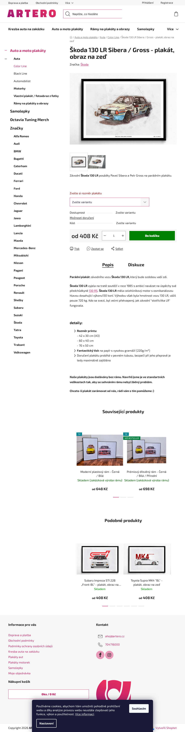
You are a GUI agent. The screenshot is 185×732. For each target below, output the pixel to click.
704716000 (112, 644)
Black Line (20, 73)
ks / (49, 694)
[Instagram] (109, 655)
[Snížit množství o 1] (104, 235)
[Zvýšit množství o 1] (123, 235)
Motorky (19, 88)
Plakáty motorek (19, 662)
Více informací (84, 714)
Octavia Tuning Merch (29, 119)
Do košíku (152, 235)
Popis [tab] (108, 264)
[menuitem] (26, 29)
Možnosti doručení (82, 217)
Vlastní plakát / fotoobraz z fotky (36, 95)
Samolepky (20, 111)
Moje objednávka (19, 673)
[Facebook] (100, 655)
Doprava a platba (18, 2)
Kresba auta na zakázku (23, 651)
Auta (17, 58)
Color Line (20, 66)
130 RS (93, 290)
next (174, 464)
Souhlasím (139, 708)
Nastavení (46, 723)
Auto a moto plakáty (28, 50)
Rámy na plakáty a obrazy (31, 103)
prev (73, 464)
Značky (16, 128)
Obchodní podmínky (47, 2)
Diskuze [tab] (136, 264)
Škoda (85, 64)
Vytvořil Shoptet (166, 727)
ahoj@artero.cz (114, 636)
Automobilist (22, 81)
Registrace (167, 2)
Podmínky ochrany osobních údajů (30, 646)
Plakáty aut (15, 657)
